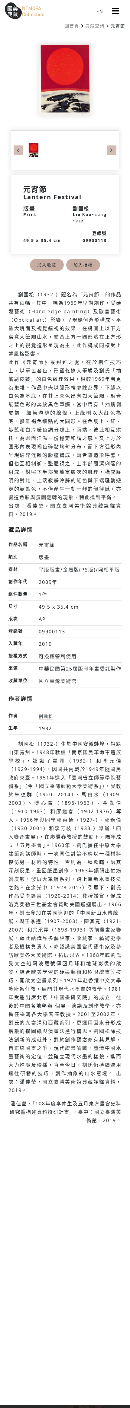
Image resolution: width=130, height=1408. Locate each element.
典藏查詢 (95, 26)
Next (111, 150)
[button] (115, 11)
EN (99, 11)
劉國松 (46, 716)
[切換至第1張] (33, 150)
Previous (18, 150)
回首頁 (72, 26)
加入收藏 (47, 265)
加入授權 (83, 265)
